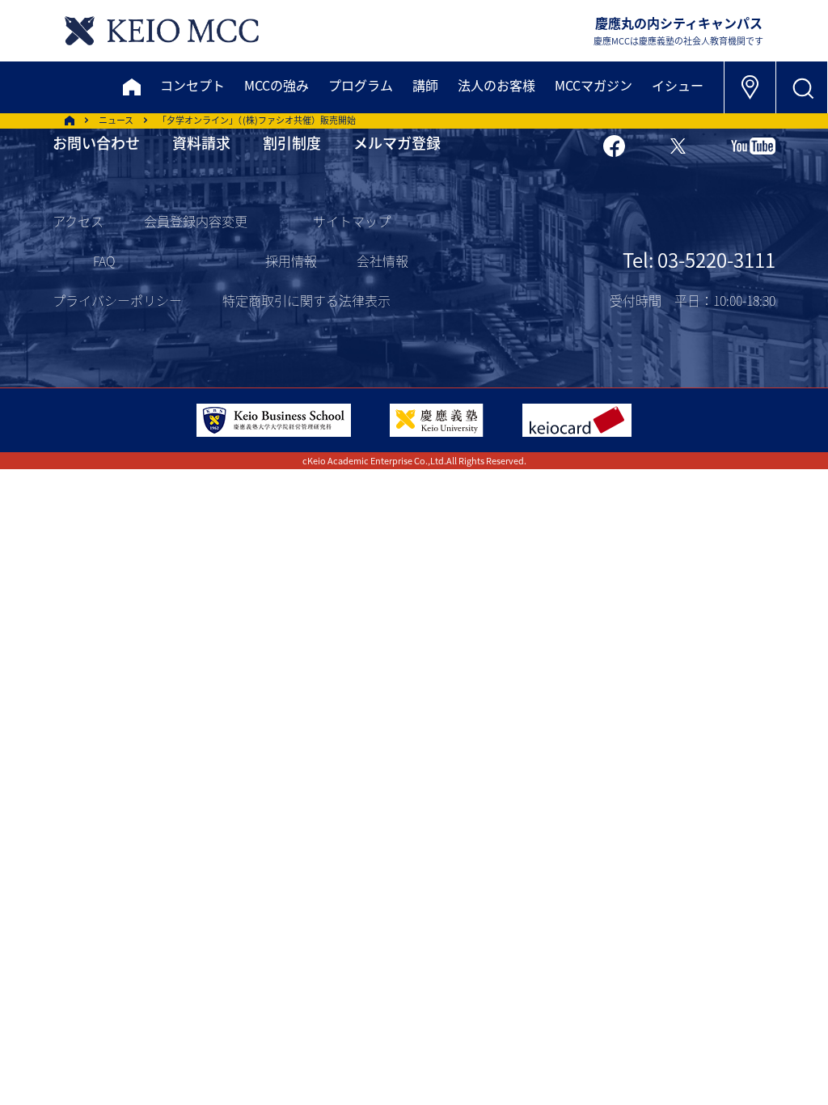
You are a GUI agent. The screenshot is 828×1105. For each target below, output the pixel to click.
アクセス (78, 221)
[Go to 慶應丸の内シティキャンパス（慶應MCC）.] (69, 120)
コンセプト (192, 85)
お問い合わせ (96, 142)
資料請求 (201, 142)
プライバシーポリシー (117, 300)
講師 (425, 85)
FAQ (104, 260)
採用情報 (291, 260)
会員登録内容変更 (195, 221)
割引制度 (292, 142)
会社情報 (382, 260)
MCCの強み (276, 85)
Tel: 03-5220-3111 (699, 259)
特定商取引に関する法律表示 (306, 300)
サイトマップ (352, 221)
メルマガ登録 (397, 142)
